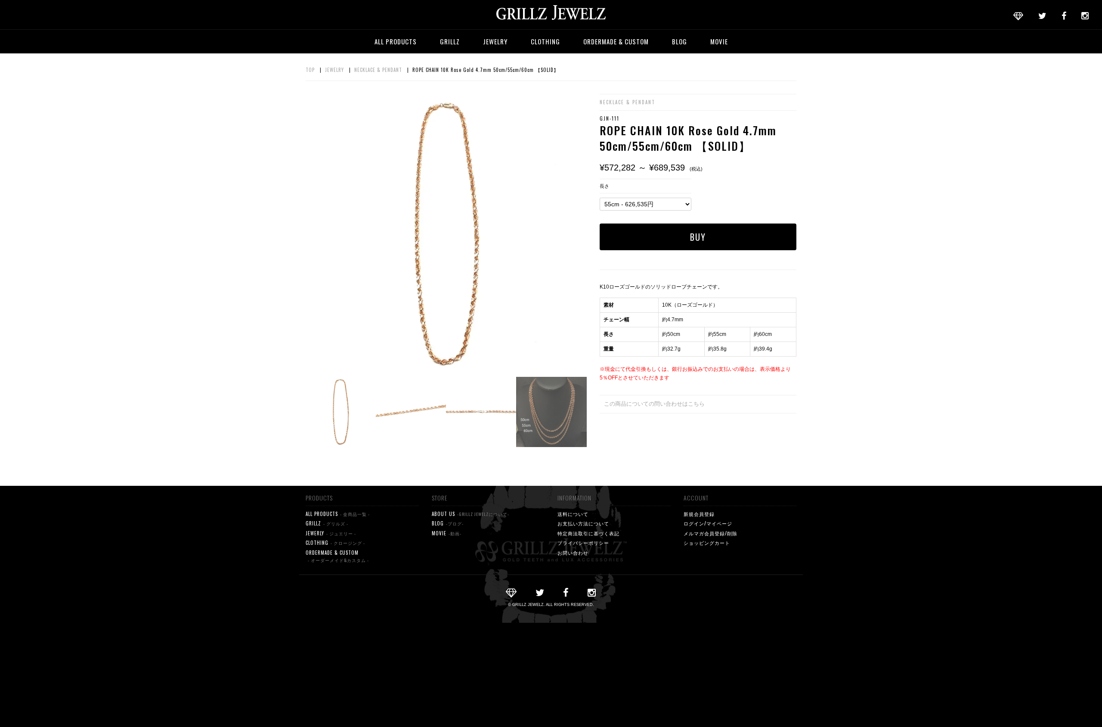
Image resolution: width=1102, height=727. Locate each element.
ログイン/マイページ (708, 523)
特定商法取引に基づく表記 (588, 533)
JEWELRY (495, 41)
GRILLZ (450, 41)
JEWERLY (331, 533)
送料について (572, 513)
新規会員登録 (699, 513)
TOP (310, 69)
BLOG (679, 41)
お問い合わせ (572, 552)
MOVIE (719, 41)
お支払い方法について (583, 523)
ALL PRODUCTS (396, 41)
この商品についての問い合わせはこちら (654, 404)
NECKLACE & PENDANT (378, 69)
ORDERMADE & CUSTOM (616, 41)
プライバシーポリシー (583, 542)
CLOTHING (545, 41)
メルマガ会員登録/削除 (710, 533)
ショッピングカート (707, 542)
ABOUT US (470, 513)
